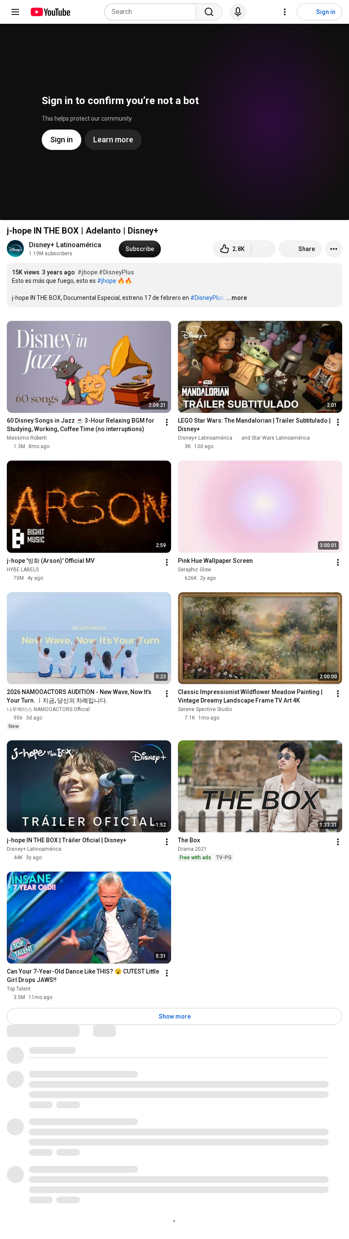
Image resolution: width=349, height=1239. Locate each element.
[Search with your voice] (237, 11)
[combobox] (153, 12)
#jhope (87, 272)
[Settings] (285, 12)
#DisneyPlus (116, 272)
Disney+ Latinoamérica (65, 245)
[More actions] (333, 248)
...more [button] (236, 297)
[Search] (209, 11)
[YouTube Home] (50, 12)
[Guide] (15, 12)
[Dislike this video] (263, 248)
